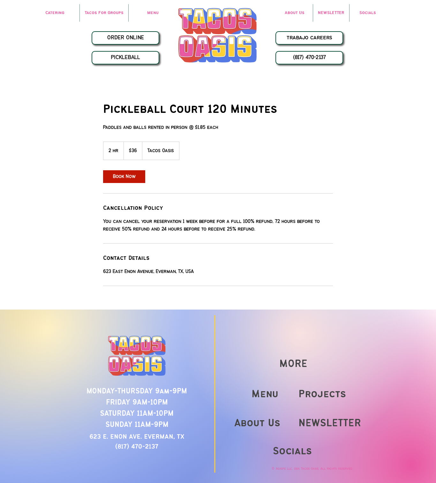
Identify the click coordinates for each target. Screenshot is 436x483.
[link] (124, 176)
